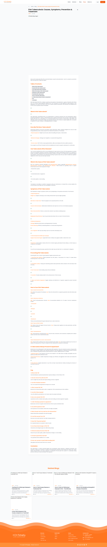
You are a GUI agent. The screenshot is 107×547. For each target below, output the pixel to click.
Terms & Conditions (72, 536)
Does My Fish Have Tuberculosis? (38, 88)
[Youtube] (82, 545)
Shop (80, 2)
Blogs (84, 2)
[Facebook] (80, 545)
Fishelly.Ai (42, 538)
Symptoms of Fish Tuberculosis (38, 92)
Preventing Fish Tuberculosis (38, 94)
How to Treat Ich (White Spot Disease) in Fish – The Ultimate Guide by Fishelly (63, 489)
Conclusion (34, 100)
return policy (70, 540)
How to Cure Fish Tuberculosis (38, 95)
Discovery (42, 534)
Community (43, 536)
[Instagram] (78, 545)
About (56, 536)
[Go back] (29, 6)
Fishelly (28, 544)
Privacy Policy (71, 534)
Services (74, 2)
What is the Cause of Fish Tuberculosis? (40, 91)
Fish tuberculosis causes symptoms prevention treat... (49, 6)
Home (69, 2)
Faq (33, 98)
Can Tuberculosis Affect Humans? (39, 89)
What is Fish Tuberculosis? (37, 86)
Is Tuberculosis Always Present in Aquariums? (41, 97)
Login (98, 2)
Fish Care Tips (43, 540)
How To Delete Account (73, 538)
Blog (35, 6)
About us (90, 2)
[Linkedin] (84, 545)
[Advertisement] (19, 21)
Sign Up (102, 2)
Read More (28, 494)
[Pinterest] (86, 545)
